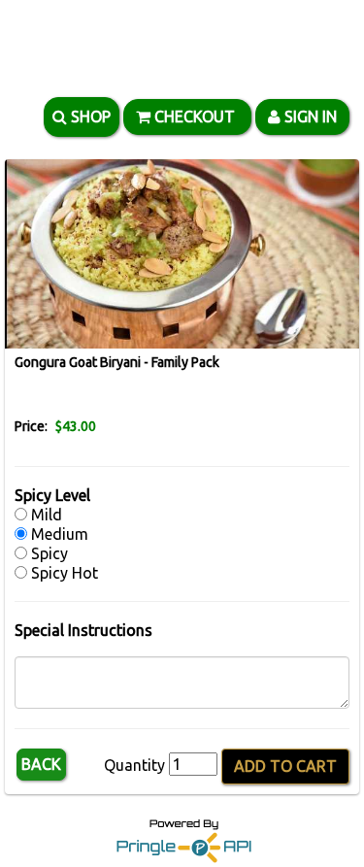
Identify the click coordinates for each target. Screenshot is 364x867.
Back (41, 764)
